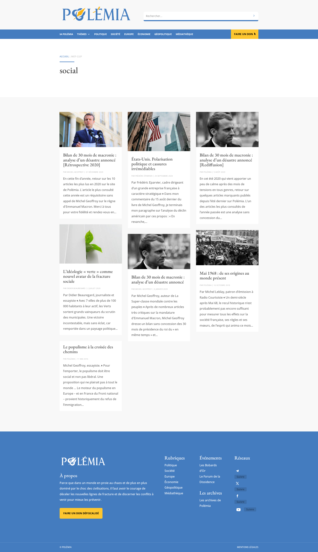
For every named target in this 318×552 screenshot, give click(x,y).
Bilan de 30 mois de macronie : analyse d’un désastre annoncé (158, 279)
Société (115, 34)
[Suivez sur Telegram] (237, 471)
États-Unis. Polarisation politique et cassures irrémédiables (152, 164)
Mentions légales (247, 547)
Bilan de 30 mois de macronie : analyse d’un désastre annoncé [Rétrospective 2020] (89, 160)
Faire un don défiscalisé (81, 513)
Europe (129, 34)
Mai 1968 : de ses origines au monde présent (224, 275)
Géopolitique (163, 34)
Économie (144, 34)
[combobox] (201, 16)
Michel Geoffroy (75, 172)
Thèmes (81, 34)
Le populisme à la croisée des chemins (88, 349)
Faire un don (243, 34)
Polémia (71, 359)
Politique (100, 34)
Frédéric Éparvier (143, 176)
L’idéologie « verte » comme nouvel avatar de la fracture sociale (88, 276)
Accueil (64, 56)
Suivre (240, 476)
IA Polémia (66, 34)
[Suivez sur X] (237, 483)
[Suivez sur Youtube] (238, 510)
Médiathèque (184, 34)
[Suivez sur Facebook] (237, 496)
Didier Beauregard (76, 288)
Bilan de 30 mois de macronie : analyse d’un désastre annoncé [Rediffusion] (226, 160)
